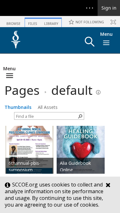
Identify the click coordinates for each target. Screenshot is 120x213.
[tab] (13, 21)
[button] (89, 42)
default (71, 90)
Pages (22, 90)
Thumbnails (17, 107)
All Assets (48, 107)
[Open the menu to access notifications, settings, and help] (90, 8)
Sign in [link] (108, 8)
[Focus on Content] (113, 22)
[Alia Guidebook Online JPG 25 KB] (81, 156)
